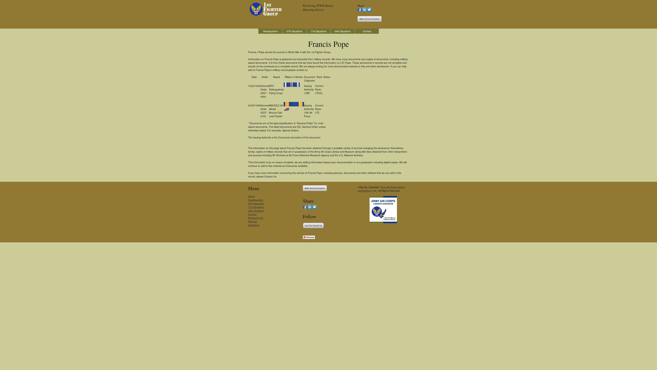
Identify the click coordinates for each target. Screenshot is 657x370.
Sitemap (252, 221)
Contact (367, 31)
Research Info (255, 218)
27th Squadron (294, 31)
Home (251, 196)
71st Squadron (319, 31)
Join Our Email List (313, 225)
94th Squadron (343, 31)
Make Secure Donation (369, 19)
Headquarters (270, 31)
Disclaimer (253, 225)
